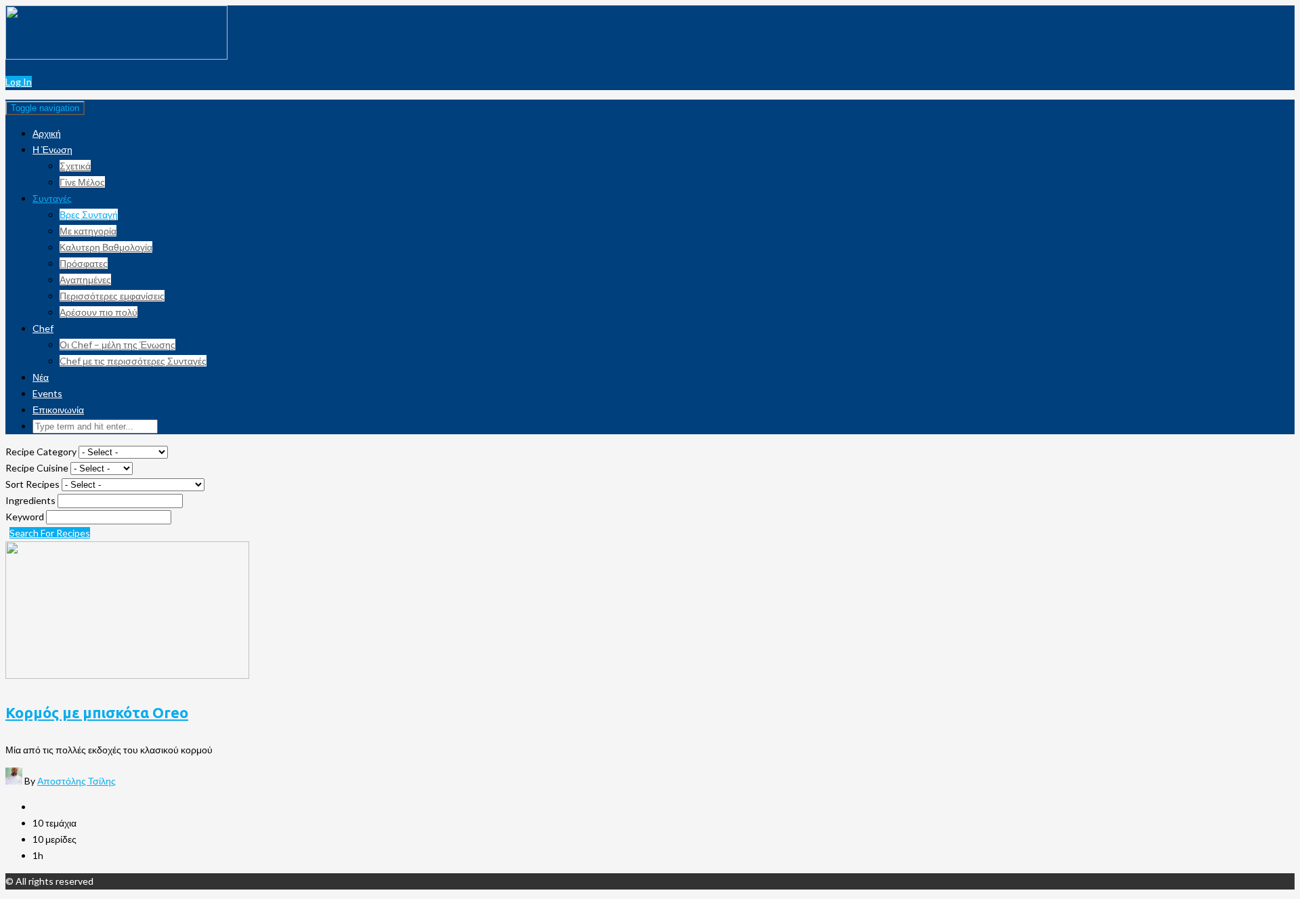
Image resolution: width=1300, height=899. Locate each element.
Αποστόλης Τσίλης (76, 781)
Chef (42, 328)
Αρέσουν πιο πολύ (98, 312)
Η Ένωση (52, 149)
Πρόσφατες (84, 263)
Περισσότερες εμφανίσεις (112, 295)
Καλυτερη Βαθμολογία (106, 247)
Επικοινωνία (58, 409)
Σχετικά (75, 165)
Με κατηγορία (88, 230)
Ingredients (31, 500)
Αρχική (46, 133)
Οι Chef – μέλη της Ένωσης (117, 344)
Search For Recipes (49, 533)
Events (47, 393)
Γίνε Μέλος (82, 182)
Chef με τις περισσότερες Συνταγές (133, 361)
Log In (18, 81)
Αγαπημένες (85, 279)
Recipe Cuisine (37, 468)
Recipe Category (42, 451)
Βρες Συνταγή (89, 214)
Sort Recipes (33, 484)
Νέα (40, 377)
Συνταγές (52, 198)
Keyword (25, 516)
